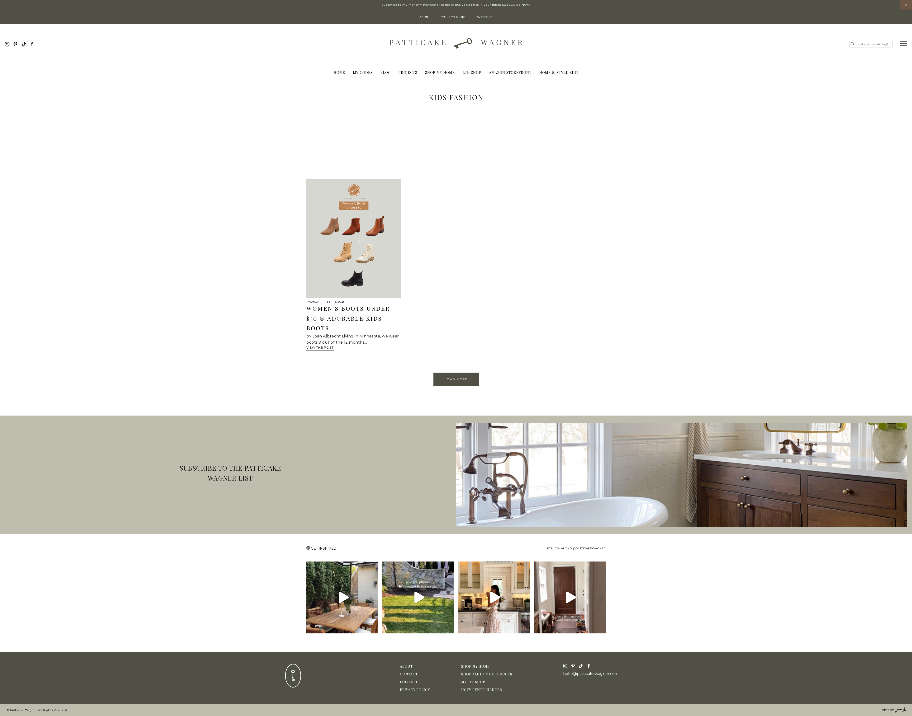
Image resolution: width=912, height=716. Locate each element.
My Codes (363, 72)
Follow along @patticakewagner (576, 548)
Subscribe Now (516, 4)
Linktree (409, 682)
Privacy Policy (415, 690)
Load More (456, 379)
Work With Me (453, 16)
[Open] (342, 597)
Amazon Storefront (510, 72)
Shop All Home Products (486, 674)
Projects (408, 72)
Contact (409, 674)
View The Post (320, 347)
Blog (385, 72)
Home (339, 72)
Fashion (312, 301)
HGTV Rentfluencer (481, 690)
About (424, 16)
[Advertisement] (456, 143)
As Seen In (484, 16)
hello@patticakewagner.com (590, 674)
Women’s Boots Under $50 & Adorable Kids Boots (348, 318)
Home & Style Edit (559, 72)
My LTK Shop (473, 682)
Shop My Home (440, 72)
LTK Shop (472, 72)
